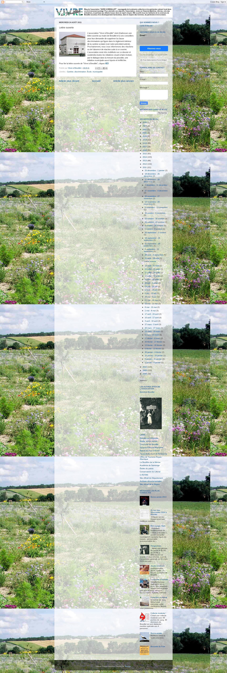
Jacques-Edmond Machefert (151, 448)
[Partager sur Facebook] (104, 68)
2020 (145, 136)
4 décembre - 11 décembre (156, 185)
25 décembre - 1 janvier (155, 170)
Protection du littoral (159, 597)
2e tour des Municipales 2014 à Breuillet (159, 512)
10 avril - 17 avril (152, 318)
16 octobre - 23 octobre (155, 222)
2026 (145, 122)
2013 (145, 161)
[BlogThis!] (99, 68)
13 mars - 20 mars (153, 331)
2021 (145, 133)
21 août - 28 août (152, 258)
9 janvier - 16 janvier (153, 359)
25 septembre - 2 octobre (155, 233)
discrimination (80, 72)
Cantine (70, 72)
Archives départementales (150, 481)
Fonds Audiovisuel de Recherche (153, 454)
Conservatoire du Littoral (150, 472)
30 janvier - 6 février (153, 352)
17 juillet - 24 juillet (153, 273)
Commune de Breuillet (149, 444)
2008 (145, 374)
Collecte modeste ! (158, 613)
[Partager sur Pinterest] (106, 68)
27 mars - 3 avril (152, 324)
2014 (145, 157)
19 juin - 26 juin (151, 286)
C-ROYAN (144, 475)
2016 (145, 150)
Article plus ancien (123, 81)
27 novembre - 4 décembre (156, 191)
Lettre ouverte (150, 261)
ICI (106, 63)
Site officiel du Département (151, 478)
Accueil (96, 81)
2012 (145, 164)
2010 (145, 367)
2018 (145, 143)
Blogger (128, 666)
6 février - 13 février (153, 349)
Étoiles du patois (146, 469)
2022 (145, 129)
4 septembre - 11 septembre (151, 250)
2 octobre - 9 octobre (154, 229)
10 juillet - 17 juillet (153, 276)
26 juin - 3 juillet (151, 283)
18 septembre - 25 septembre (152, 239)
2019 (145, 140)
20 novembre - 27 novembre (152, 197)
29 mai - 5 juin (151, 297)
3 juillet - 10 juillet (152, 279)
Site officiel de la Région (150, 484)
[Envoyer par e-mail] (96, 68)
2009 (145, 370)
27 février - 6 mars (153, 338)
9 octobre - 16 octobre (154, 226)
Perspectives (156, 546)
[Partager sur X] (101, 68)
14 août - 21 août (152, 266)
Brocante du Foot (158, 646)
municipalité (97, 72)
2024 (145, 126)
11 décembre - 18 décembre (151, 181)
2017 (145, 147)
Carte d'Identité (146, 26)
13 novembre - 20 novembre (152, 203)
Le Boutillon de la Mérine (150, 462)
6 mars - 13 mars (152, 335)
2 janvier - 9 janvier (153, 363)
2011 (145, 167)
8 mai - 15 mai (151, 307)
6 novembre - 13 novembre (156, 207)
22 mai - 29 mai (151, 300)
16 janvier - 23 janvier (154, 356)
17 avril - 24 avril (152, 314)
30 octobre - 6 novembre (155, 213)
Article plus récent (69, 81)
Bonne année (156, 633)
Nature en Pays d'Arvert (150, 451)
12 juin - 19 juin (151, 290)
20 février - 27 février (154, 342)
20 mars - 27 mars (153, 328)
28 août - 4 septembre (154, 255)
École (89, 72)
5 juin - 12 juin (151, 293)
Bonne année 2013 (158, 497)
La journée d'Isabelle (159, 580)
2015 (145, 154)
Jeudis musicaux (157, 566)
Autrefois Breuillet (147, 392)
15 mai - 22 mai (151, 304)
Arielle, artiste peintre (148, 441)
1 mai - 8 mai (150, 311)
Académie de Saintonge (150, 465)
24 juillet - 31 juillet (153, 269)
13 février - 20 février (154, 345)
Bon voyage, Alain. (158, 526)
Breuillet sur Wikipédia (149, 438)
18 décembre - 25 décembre (152, 175)
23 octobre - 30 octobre (155, 219)
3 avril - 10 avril (151, 321)
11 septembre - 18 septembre (152, 245)
